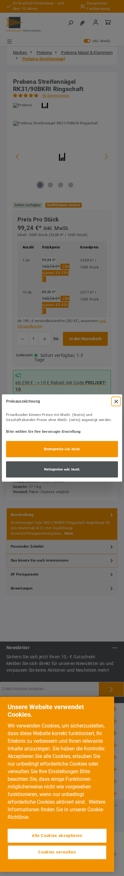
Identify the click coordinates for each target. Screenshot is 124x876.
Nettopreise (62, 469)
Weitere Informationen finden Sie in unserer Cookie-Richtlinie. (56, 809)
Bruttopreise (62, 449)
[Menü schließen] (116, 401)
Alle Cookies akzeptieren (57, 835)
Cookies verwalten (57, 852)
